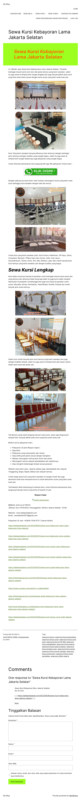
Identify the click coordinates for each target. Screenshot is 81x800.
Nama (11, 744)
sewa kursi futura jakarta (65, 644)
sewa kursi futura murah (66, 649)
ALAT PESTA (7, 637)
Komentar (12, 720)
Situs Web (12, 764)
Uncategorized (23, 637)
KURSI (15, 637)
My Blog (6, 4)
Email (11, 754)
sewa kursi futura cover (50, 639)
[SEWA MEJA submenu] (32, 13)
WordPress (73, 796)
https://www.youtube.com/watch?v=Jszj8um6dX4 (28, 588)
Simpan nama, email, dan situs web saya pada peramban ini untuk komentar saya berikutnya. (41, 774)
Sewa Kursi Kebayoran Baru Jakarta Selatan (32, 688)
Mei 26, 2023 (19, 691)
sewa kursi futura (48, 637)
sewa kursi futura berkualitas (65, 637)
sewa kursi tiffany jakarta (60, 656)
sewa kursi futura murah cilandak (54, 651)
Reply (17, 703)
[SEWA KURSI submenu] (45, 13)
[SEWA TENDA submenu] (58, 13)
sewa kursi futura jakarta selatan (54, 647)
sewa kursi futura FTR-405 (56, 642)
